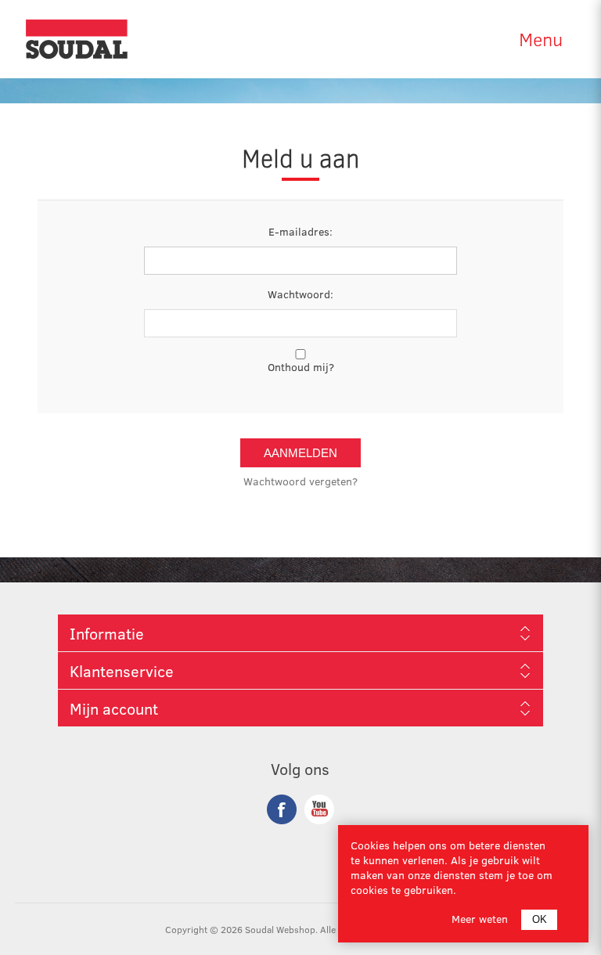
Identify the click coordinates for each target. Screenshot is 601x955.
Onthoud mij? (301, 366)
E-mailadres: (300, 231)
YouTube (319, 809)
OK (539, 919)
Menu (541, 39)
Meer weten (480, 918)
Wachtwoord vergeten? (300, 481)
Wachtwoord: (300, 293)
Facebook (282, 809)
